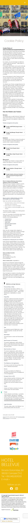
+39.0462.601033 (13, 476)
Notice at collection (7, 521)
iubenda (4, 416)
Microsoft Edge (8, 225)
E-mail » (5, 479)
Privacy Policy (15, 505)
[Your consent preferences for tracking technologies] (1, 392)
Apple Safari (7, 222)
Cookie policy (22, 505)
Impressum (4, 507)
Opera (6, 228)
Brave (6, 226)
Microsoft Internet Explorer (10, 223)
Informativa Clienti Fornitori (13, 507)
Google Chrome (8, 219)
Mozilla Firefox (8, 220)
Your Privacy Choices (12, 518)
